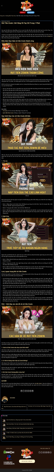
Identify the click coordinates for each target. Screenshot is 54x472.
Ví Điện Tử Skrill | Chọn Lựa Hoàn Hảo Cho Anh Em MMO (19, 432)
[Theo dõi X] (42, 452)
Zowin (49, 36)
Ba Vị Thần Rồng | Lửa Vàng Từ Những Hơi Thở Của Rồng (19, 436)
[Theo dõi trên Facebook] (39, 452)
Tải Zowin (5, 110)
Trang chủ (2, 15)
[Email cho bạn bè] (28, 391)
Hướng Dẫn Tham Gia (11, 15)
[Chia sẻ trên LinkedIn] (33, 391)
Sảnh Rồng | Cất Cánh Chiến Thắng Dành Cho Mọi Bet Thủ (19, 428)
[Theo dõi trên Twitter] (44, 452)
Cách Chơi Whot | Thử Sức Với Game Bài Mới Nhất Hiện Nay (20, 424)
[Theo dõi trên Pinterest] (46, 452)
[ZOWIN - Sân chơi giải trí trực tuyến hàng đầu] (27, 5)
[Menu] (2, 5)
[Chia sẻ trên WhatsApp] (21, 391)
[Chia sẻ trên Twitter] (26, 391)
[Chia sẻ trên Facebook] (24, 391)
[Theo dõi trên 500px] (51, 452)
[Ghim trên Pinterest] (30, 391)
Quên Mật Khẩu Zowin (8, 112)
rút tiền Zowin (38, 383)
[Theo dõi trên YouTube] (48, 452)
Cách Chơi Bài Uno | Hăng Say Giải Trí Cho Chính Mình (18, 419)
